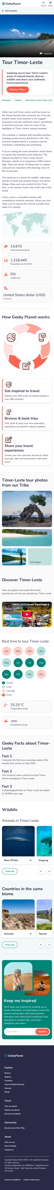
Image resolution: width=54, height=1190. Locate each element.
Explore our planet (12, 1110)
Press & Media (10, 1146)
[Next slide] (49, 871)
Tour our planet (11, 1106)
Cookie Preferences (31, 1180)
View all (9, 871)
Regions (8, 1077)
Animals (8, 1088)
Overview (6, 100)
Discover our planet (12, 1114)
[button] (50, 3)
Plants (7, 1092)
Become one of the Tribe (15, 1128)
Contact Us (9, 1150)
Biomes (8, 1073)
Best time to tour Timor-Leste (39, 100)
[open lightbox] (27, 509)
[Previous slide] (41, 871)
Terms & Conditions (13, 1180)
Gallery (18, 100)
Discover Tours (18, 89)
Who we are (10, 1142)
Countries (8, 1080)
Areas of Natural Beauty (14, 1084)
